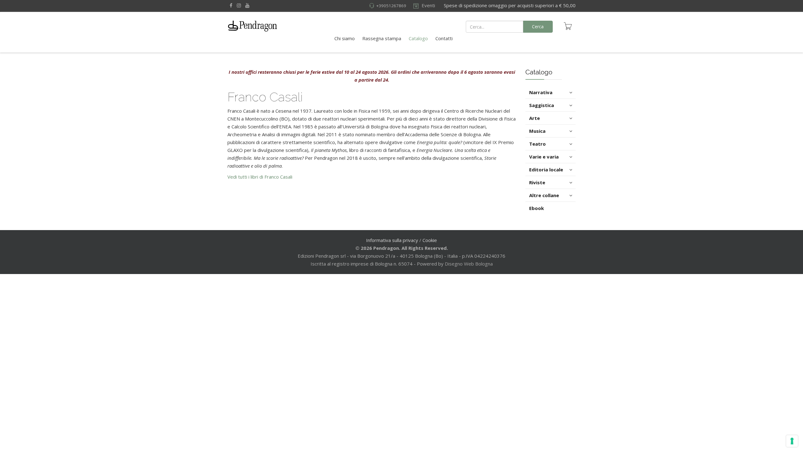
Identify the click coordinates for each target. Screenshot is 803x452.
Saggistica (541, 105)
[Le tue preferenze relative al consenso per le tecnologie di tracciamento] (792, 441)
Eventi (427, 5)
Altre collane (544, 195)
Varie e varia (544, 156)
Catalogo (418, 38)
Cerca (538, 27)
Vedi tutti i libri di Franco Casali (259, 177)
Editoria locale (546, 169)
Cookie (430, 240)
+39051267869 (391, 5)
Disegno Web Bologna (469, 264)
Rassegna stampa (381, 38)
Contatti (444, 38)
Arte (534, 118)
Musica (537, 131)
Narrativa (540, 92)
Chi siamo (344, 38)
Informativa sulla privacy (392, 240)
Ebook (536, 208)
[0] (567, 26)
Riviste (537, 182)
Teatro (537, 144)
